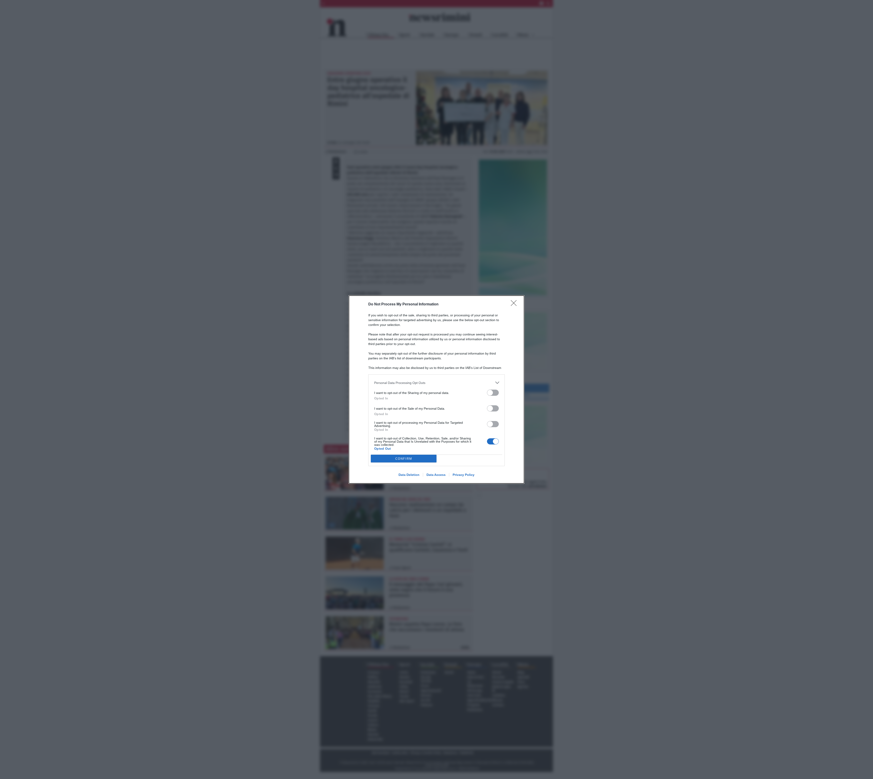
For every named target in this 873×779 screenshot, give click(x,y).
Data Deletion (409, 475)
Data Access (436, 475)
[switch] (493, 393)
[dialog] (436, 389)
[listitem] (436, 382)
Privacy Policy (463, 475)
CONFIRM (403, 458)
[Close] (515, 304)
